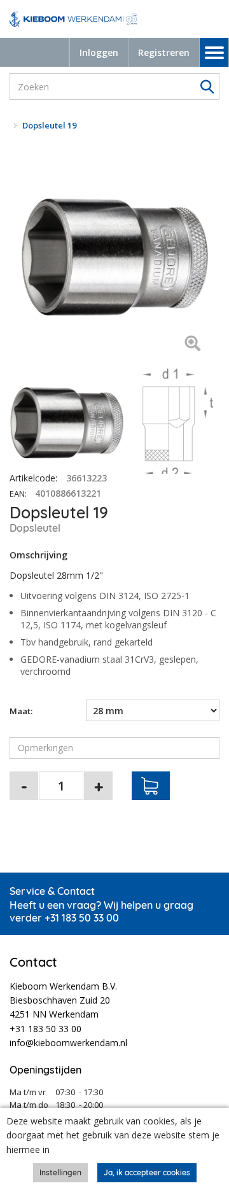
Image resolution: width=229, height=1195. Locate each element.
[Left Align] (192, 344)
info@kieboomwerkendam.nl (68, 1043)
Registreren (164, 52)
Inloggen (99, 52)
